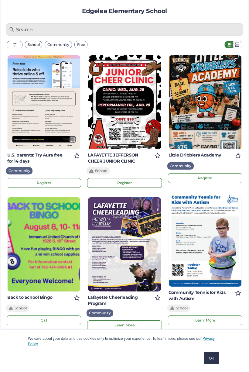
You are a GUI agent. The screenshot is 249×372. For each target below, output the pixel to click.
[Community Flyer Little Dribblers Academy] (205, 102)
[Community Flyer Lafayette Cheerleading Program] (124, 244)
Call (44, 320)
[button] (14, 44)
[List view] (237, 44)
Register (44, 183)
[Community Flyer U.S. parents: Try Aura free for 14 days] (43, 102)
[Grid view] (229, 44)
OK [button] (211, 357)
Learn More (124, 325)
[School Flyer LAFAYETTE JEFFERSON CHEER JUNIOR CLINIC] (124, 102)
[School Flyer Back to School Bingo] (43, 244)
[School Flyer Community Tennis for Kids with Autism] (205, 239)
